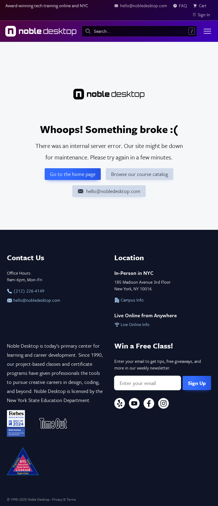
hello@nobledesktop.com (36, 300)
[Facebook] (149, 404)
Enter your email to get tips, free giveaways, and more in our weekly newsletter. (157, 364)
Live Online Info (134, 324)
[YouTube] (134, 404)
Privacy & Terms (64, 499)
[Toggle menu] (207, 31)
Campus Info (132, 300)
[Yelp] (119, 404)
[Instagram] (163, 404)
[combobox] (139, 31)
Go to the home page (72, 174)
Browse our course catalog (139, 174)
